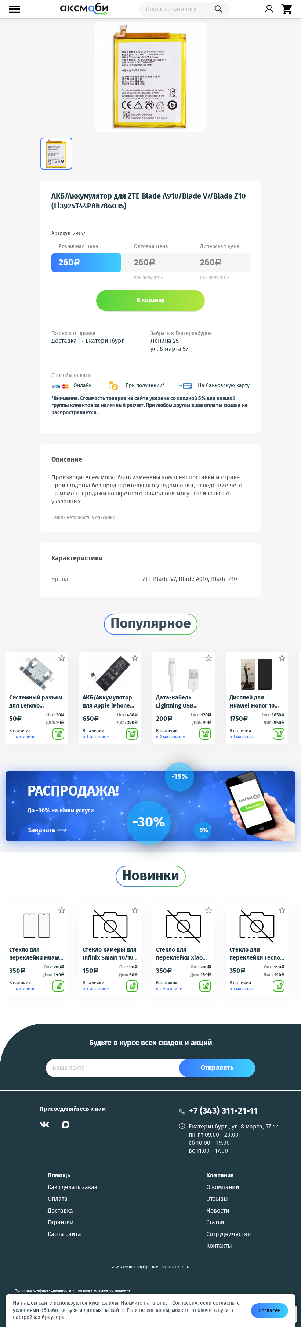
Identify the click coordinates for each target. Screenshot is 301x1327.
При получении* (145, 386)
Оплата (58, 1199)
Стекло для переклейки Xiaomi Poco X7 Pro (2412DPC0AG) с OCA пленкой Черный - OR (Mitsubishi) (183, 954)
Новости (217, 1211)
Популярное (150, 624)
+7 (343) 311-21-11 (223, 1111)
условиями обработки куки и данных (57, 1310)
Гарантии (61, 1223)
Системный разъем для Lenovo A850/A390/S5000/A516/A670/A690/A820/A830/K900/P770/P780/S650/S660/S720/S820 (36, 702)
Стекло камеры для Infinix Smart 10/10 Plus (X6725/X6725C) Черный (110, 954)
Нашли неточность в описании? (84, 517)
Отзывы (217, 1199)
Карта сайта (64, 1234)
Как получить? (149, 278)
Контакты (219, 1246)
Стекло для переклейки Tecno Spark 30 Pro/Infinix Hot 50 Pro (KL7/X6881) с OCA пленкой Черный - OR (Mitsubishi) (256, 954)
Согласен (269, 1311)
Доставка (60, 1211)
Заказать (47, 830)
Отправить (217, 1068)
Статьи (215, 1223)
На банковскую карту (224, 386)
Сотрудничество (228, 1234)
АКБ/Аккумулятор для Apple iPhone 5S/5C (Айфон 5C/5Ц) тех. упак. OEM (107, 702)
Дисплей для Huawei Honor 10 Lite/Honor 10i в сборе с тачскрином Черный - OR (252, 702)
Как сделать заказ (72, 1188)
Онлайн (82, 386)
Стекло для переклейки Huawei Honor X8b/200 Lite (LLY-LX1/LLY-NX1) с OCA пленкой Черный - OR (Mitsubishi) (36, 954)
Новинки (150, 876)
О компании (222, 1188)
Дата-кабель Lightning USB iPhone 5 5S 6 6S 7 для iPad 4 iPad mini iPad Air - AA (180, 702)
